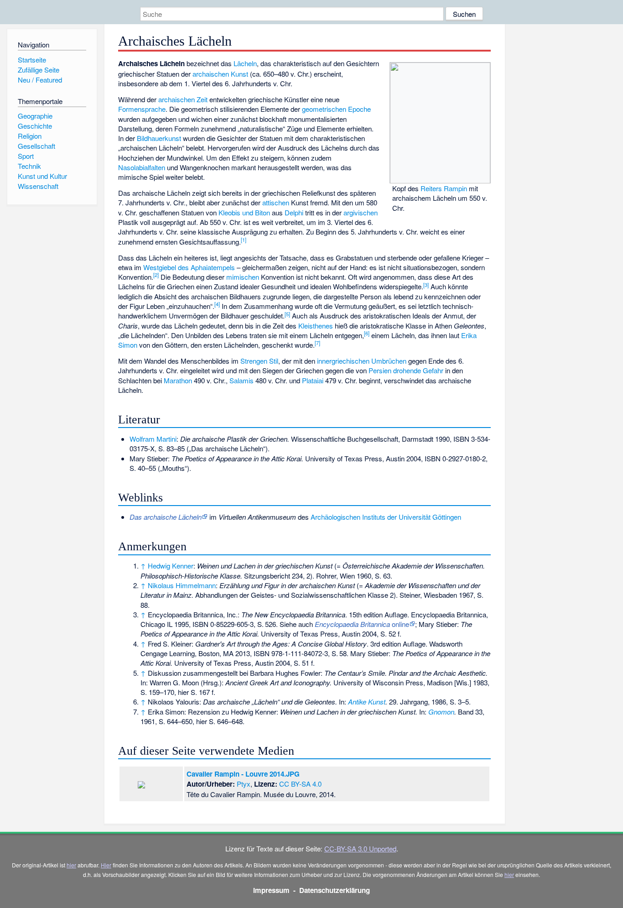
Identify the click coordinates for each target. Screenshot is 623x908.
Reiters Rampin (444, 188)
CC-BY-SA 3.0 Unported (360, 848)
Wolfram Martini (153, 439)
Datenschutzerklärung (334, 890)
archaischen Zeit (183, 99)
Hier (106, 865)
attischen (275, 202)
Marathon (178, 380)
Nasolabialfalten (141, 167)
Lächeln (245, 63)
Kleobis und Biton (244, 212)
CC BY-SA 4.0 (300, 783)
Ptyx (243, 783)
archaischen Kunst (220, 73)
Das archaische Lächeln (166, 517)
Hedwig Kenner (170, 565)
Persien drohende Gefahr (406, 370)
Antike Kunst (366, 701)
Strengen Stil (259, 360)
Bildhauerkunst (159, 138)
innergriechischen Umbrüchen (361, 360)
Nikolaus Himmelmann (182, 585)
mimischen (242, 277)
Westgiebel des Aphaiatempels (189, 267)
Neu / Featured (40, 79)
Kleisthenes (315, 325)
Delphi (294, 212)
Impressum (271, 890)
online (362, 624)
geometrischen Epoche (336, 109)
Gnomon (441, 711)
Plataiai (312, 380)
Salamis (241, 380)
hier (71, 865)
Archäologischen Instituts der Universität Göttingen (386, 517)
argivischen (360, 212)
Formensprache (142, 109)
